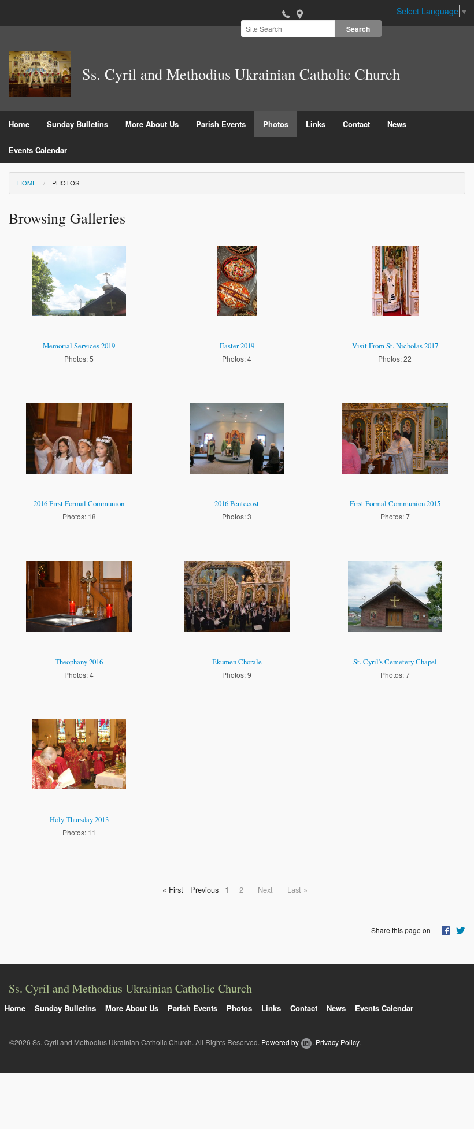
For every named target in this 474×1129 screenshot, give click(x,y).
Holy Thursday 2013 (79, 819)
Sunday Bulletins (77, 123)
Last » (297, 889)
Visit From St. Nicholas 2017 (395, 345)
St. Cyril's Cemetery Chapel (395, 661)
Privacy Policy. (338, 1042)
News (396, 123)
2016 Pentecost (236, 503)
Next (265, 889)
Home (19, 123)
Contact (356, 123)
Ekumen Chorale (237, 661)
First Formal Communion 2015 (395, 503)
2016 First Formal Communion (79, 503)
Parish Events (221, 123)
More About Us (152, 123)
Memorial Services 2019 (79, 345)
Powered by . (287, 1042)
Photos (275, 123)
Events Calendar (38, 149)
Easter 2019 (237, 345)
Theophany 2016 (79, 661)
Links (315, 123)
